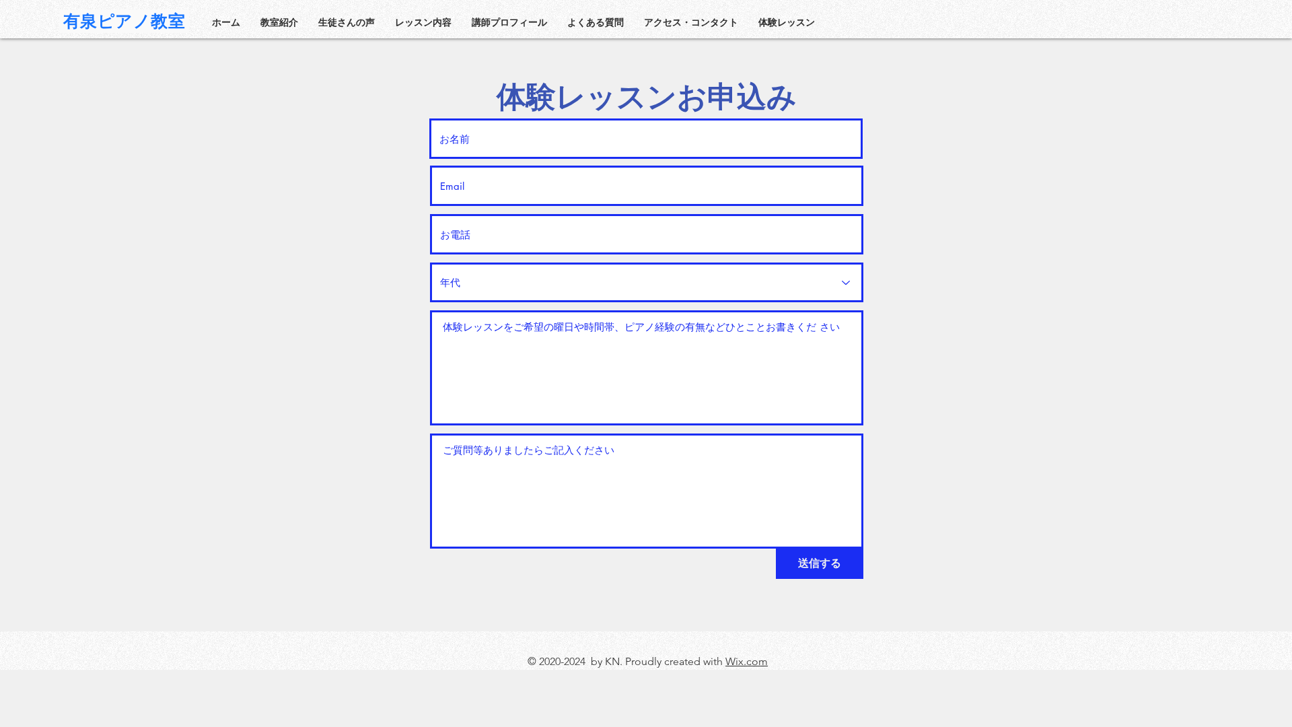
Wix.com (746, 661)
